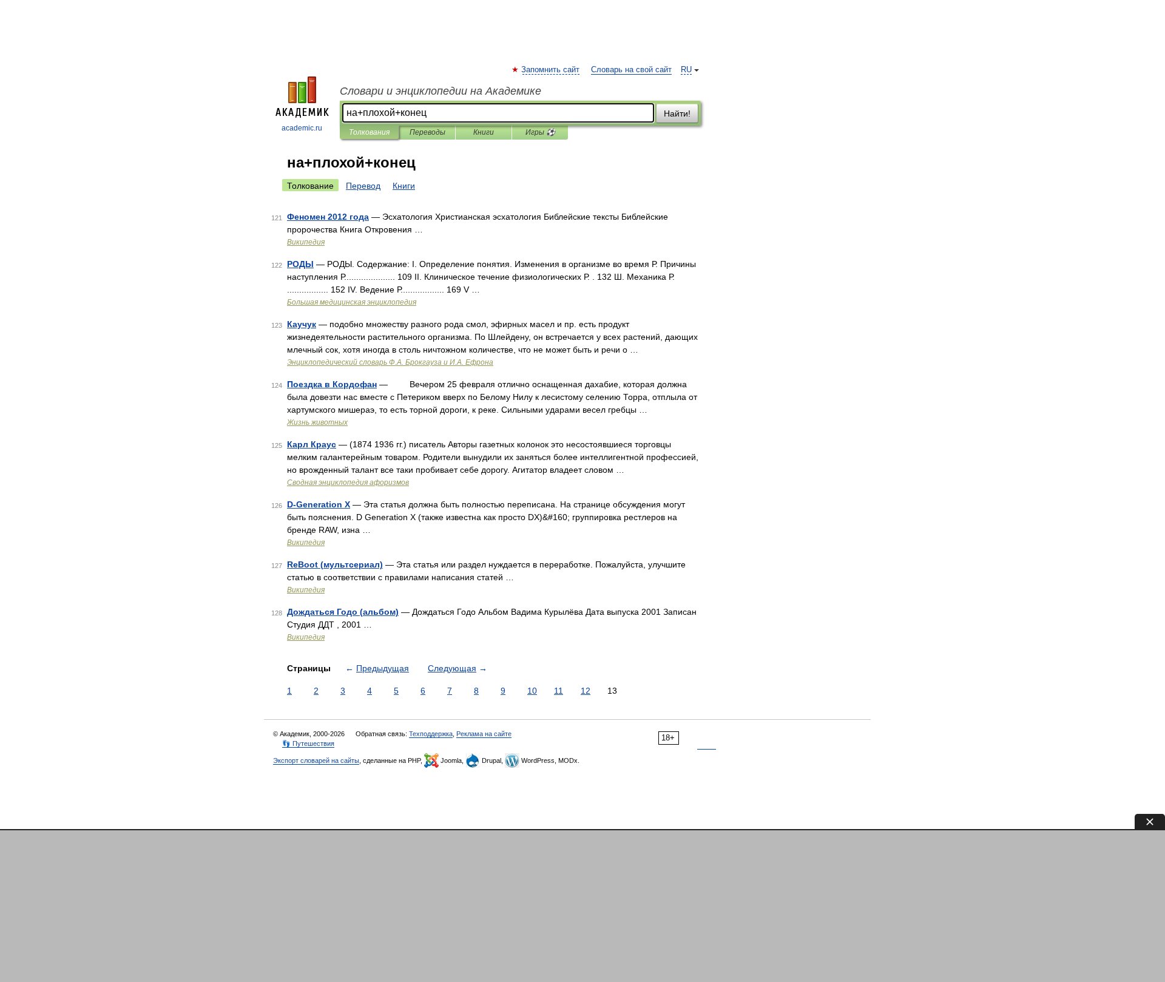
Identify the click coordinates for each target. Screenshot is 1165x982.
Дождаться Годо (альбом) (343, 612)
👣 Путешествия (308, 743)
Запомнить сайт (550, 70)
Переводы (427, 132)
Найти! (677, 113)
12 (585, 691)
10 (532, 691)
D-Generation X (318, 504)
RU (686, 70)
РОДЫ (300, 264)
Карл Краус (311, 444)
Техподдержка (431, 733)
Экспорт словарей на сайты (316, 760)
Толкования (369, 132)
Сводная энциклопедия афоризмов (348, 482)
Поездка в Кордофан (332, 384)
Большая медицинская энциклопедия (351, 302)
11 (558, 691)
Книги (483, 132)
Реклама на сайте (484, 733)
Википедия (306, 242)
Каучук (301, 324)
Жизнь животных (317, 422)
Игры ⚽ (540, 132)
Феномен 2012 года (328, 217)
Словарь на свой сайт (631, 70)
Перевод (363, 186)
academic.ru (302, 128)
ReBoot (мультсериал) (335, 564)
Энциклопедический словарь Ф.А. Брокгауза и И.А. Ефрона (390, 362)
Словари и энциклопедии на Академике (440, 91)
